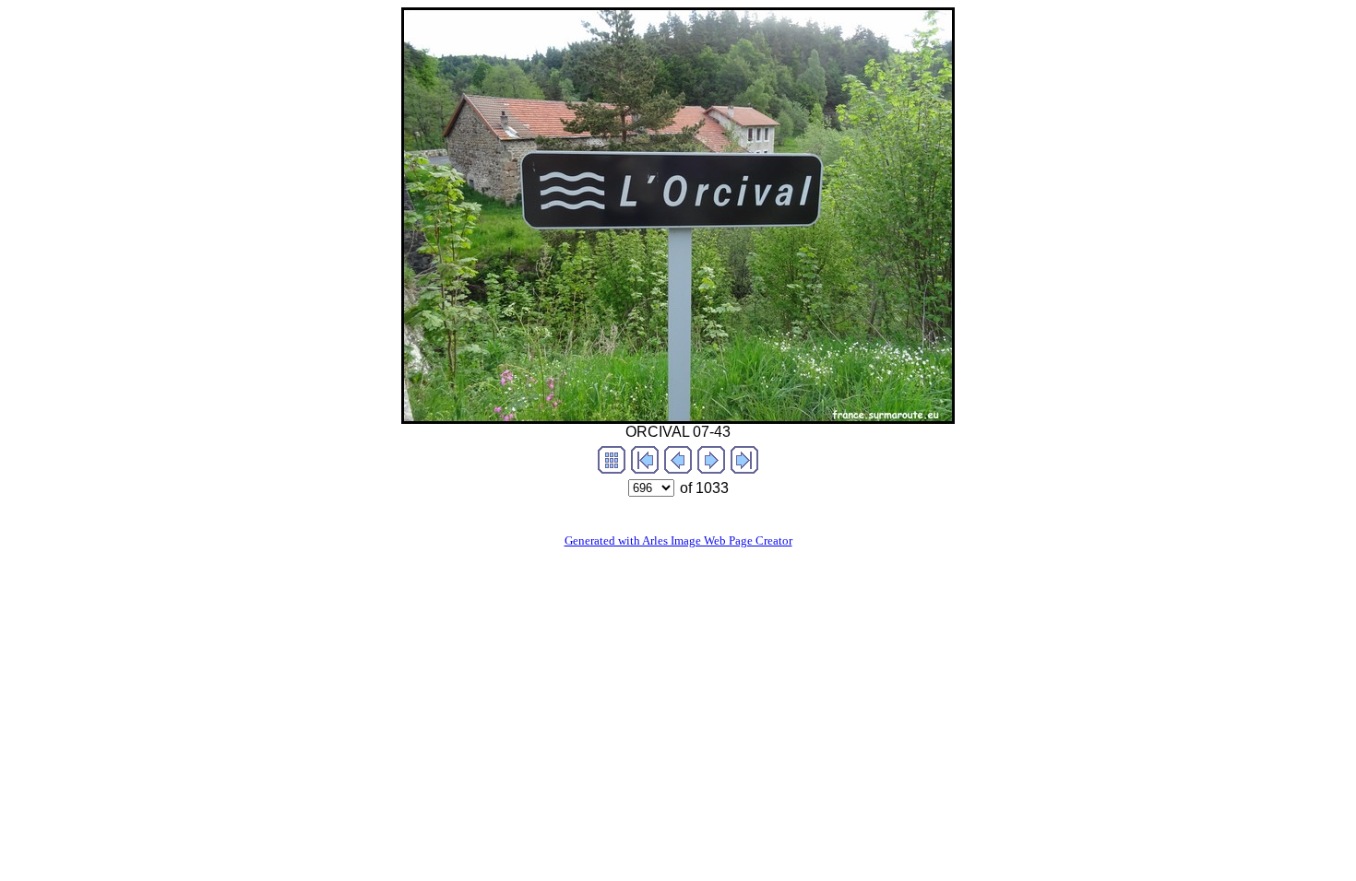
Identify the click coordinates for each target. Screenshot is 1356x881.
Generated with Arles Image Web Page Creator (678, 540)
